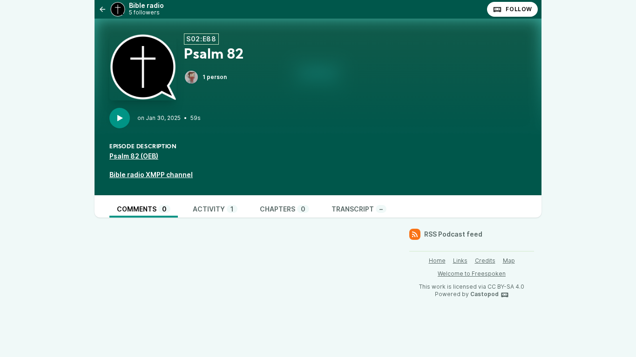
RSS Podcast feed (453, 234)
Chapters (282, 209)
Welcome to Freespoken (472, 273)
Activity (213, 209)
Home (437, 260)
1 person (215, 76)
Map (509, 260)
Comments (142, 209)
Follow (519, 9)
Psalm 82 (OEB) (133, 156)
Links (460, 260)
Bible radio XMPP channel (151, 174)
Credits (485, 260)
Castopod (484, 294)
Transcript (357, 209)
